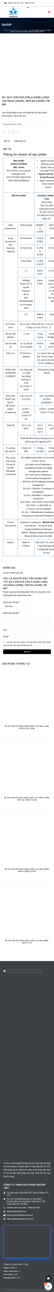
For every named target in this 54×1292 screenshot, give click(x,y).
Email (6, 636)
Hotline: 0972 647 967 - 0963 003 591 (21, 3)
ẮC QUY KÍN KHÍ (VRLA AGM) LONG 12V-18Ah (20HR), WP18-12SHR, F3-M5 (27, 870)
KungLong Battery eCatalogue (38, 529)
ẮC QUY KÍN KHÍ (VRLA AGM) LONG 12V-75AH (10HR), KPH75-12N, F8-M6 (27, 727)
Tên (5, 629)
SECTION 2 (38, 502)
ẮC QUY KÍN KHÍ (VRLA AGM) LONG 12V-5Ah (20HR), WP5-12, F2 (27, 941)
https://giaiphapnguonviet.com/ (20, 1219)
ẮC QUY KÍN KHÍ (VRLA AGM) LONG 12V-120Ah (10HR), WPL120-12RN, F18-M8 (27, 798)
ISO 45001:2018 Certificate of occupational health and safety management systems (38, 468)
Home (5, 30)
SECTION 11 (32, 505)
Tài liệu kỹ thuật (45, 525)
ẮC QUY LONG (23, 30)
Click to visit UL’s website (40, 508)
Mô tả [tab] (7, 141)
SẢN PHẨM (13, 30)
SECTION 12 (45, 505)
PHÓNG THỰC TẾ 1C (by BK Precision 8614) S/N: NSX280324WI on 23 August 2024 (26, 294)
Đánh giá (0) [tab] (20, 141)
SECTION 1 (25, 502)
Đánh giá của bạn (11, 602)
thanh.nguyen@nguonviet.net (20, 1215)
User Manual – (31, 525)
